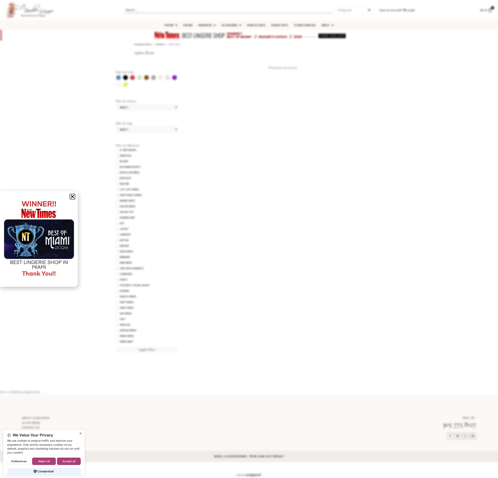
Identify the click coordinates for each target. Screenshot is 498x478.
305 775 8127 (459, 424)
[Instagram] (465, 436)
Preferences (19, 461)
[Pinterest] (473, 436)
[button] (72, 196)
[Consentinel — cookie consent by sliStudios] (43, 471)
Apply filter (147, 349)
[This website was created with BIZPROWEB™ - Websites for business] (249, 475)
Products (160, 44)
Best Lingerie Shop (203, 35)
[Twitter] (457, 436)
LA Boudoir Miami (143, 44)
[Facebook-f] (450, 436)
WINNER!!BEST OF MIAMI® (239, 35)
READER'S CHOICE (273, 37)
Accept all (68, 461)
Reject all (44, 461)
